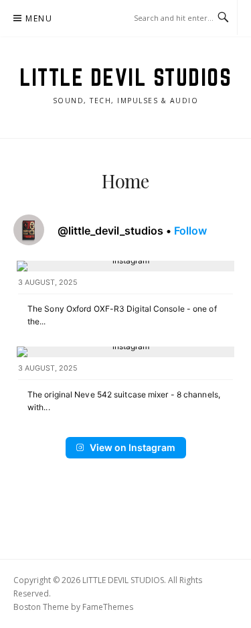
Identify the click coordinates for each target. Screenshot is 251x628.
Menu (38, 18)
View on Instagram (132, 447)
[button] (125, 298)
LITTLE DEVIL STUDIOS (125, 77)
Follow (190, 231)
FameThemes (107, 607)
